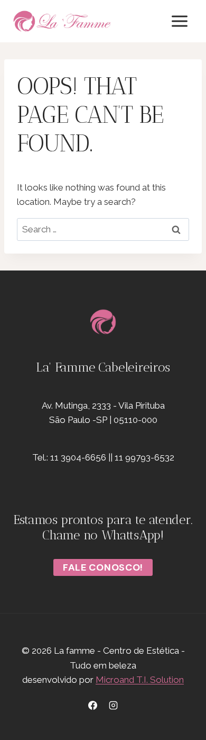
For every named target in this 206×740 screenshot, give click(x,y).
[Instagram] (114, 705)
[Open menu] (179, 20)
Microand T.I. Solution (140, 679)
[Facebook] (92, 705)
